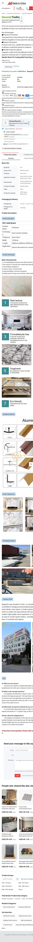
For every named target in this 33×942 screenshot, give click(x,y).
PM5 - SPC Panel (6, 886)
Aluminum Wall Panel (24, 907)
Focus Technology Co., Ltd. (23, 934)
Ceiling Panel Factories (25, 916)
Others (20, 889)
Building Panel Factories (10, 920)
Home (3, 13)
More (3, 928)
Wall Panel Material (26, 920)
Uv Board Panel (7, 925)
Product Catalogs (28, 879)
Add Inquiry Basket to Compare (13, 148)
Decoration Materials (27, 13)
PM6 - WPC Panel (23, 886)
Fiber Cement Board (9, 907)
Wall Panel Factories (9, 916)
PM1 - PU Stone (6, 883)
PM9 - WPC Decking (7, 889)
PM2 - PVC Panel (23, 883)
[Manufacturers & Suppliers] (16, 3)
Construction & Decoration (13, 13)
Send (17, 775)
